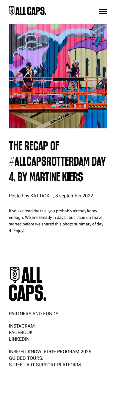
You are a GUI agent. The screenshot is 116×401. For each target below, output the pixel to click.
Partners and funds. (34, 314)
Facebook (21, 332)
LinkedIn (19, 339)
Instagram (22, 326)
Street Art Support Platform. (45, 365)
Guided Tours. (26, 358)
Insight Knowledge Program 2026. (51, 351)
